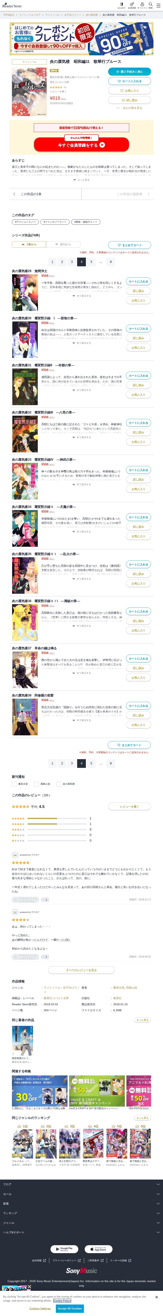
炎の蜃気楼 (92, 14)
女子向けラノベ (72, 14)
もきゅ (121, 1164)
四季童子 (27, 1164)
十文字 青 (64, 1164)
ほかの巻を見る (132, 107)
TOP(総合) (8, 14)
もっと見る (84, 179)
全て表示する (84, 295)
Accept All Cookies (70, 1308)
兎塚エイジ (102, 1164)
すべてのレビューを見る (81, 970)
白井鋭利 (75, 1164)
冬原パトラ (89, 1164)
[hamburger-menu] (158, 5)
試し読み (132, 100)
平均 (34, 807)
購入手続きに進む (132, 71)
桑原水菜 (23, 784)
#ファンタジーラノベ (55, 222)
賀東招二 (16, 1164)
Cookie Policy (62, 1300)
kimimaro (111, 1164)
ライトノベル (52, 14)
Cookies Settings (40, 1308)
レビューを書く (58, 91)
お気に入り (132, 90)
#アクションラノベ (25, 222)
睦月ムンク (29, 1062)
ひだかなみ (50, 1164)
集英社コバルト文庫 (56, 998)
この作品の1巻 (31, 194)
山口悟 (39, 1164)
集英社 (117, 998)
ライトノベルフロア (30, 14)
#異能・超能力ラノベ (85, 222)
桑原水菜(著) (56, 77)
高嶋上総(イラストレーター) (80, 77)
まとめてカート (132, 245)
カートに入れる (132, 81)
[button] (120, 1260)
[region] (81, 1303)
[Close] (156, 1297)
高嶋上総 (45, 784)
